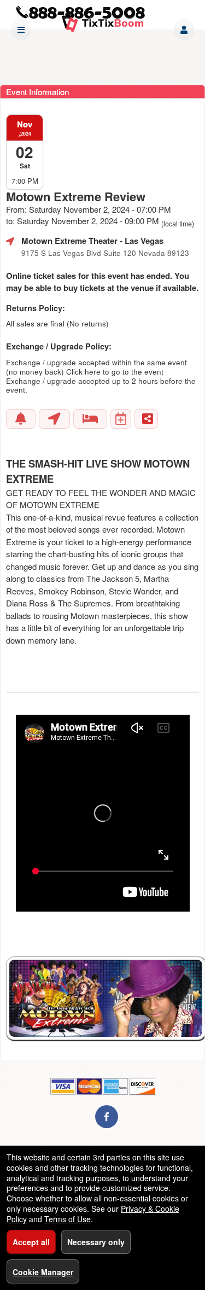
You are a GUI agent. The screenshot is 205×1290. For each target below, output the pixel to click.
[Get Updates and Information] (20, 419)
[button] (184, 29)
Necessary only (96, 1241)
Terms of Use (67, 1218)
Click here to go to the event (114, 371)
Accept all (31, 1241)
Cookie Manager (43, 1271)
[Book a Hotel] (90, 419)
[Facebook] (106, 1116)
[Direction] (54, 419)
